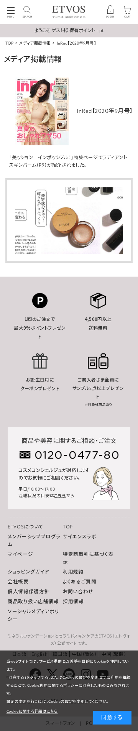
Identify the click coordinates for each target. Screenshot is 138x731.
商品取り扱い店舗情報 (33, 602)
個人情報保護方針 (28, 592)
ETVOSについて (26, 527)
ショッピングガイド (28, 572)
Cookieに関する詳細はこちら (32, 711)
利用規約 (73, 572)
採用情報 (73, 602)
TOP (68, 527)
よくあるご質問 (80, 582)
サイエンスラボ (80, 537)
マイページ (20, 554)
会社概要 (18, 582)
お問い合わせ (78, 592)
